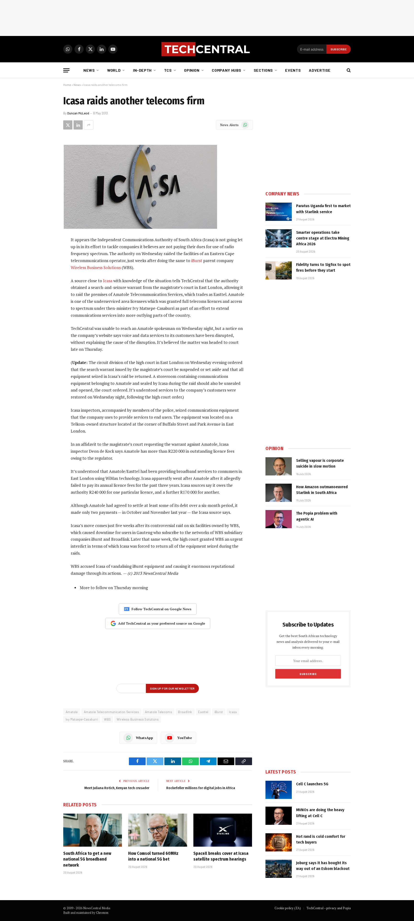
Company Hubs (226, 70)
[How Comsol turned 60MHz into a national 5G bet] (157, 830)
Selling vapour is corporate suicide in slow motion (320, 463)
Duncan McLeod (78, 113)
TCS (168, 70)
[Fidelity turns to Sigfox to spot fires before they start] (278, 270)
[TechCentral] (207, 49)
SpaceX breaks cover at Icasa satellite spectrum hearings (220, 856)
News (89, 70)
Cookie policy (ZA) (288, 908)
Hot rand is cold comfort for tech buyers (320, 839)
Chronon (102, 912)
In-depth (142, 70)
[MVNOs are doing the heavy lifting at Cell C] (278, 816)
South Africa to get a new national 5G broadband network (87, 859)
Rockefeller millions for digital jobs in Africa (200, 788)
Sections (263, 70)
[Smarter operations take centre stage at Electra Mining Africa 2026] (278, 238)
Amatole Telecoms (158, 712)
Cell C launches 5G (312, 783)
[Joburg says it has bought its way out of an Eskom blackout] (278, 869)
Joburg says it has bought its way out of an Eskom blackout (323, 865)
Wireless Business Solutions (96, 267)
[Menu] (66, 70)
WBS (107, 719)
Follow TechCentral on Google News (161, 609)
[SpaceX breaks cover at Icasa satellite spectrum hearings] (222, 830)
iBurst (196, 260)
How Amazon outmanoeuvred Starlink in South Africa (322, 489)
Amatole (72, 712)
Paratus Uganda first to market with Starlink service (323, 208)
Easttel (203, 712)
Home (67, 84)
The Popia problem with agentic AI (316, 516)
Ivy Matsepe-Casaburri (82, 719)
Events (293, 70)
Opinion (191, 70)
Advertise (320, 70)
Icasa (107, 280)
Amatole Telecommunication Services (111, 712)
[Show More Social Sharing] (88, 124)
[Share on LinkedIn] (78, 124)
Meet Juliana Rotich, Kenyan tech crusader (116, 788)
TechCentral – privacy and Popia (328, 908)
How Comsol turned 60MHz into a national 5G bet (153, 856)
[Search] (348, 70)
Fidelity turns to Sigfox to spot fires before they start (323, 267)
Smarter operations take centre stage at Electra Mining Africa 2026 (322, 238)
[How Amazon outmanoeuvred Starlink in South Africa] (278, 493)
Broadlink (185, 712)
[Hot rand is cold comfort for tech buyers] (278, 842)
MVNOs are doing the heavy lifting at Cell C (320, 812)
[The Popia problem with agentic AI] (278, 519)
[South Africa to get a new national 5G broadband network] (92, 830)
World (114, 70)
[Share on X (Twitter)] (67, 124)
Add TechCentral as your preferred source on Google (161, 623)
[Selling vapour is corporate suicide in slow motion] (278, 466)
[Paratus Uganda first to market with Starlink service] (278, 212)
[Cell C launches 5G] (278, 790)
